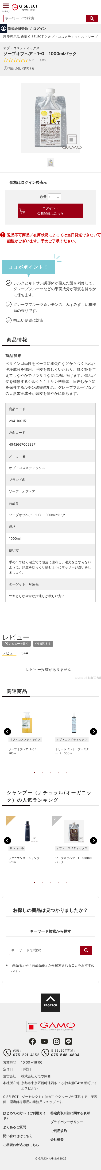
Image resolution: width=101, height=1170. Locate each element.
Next (93, 731)
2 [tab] (42, 777)
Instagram (56, 1041)
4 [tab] (58, 777)
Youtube (44, 1041)
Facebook (32, 1041)
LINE (68, 1041)
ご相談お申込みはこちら (21, 1145)
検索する (92, 18)
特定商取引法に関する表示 (70, 1113)
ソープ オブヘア (22, 491)
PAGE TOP (50, 1005)
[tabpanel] (50, 118)
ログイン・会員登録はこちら (50, 210)
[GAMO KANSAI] (50, 1030)
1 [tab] (34, 777)
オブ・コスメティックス (21, 48)
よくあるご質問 (14, 1127)
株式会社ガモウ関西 (36, 1076)
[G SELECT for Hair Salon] (25, 10)
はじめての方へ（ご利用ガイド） (24, 1115)
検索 (86, 950)
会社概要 (57, 1139)
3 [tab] (50, 777)
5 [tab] (66, 777)
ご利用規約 (58, 1131)
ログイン (39, 28)
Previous (7, 731)
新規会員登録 (18, 28)
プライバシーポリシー (66, 1122)
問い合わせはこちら (18, 1136)
